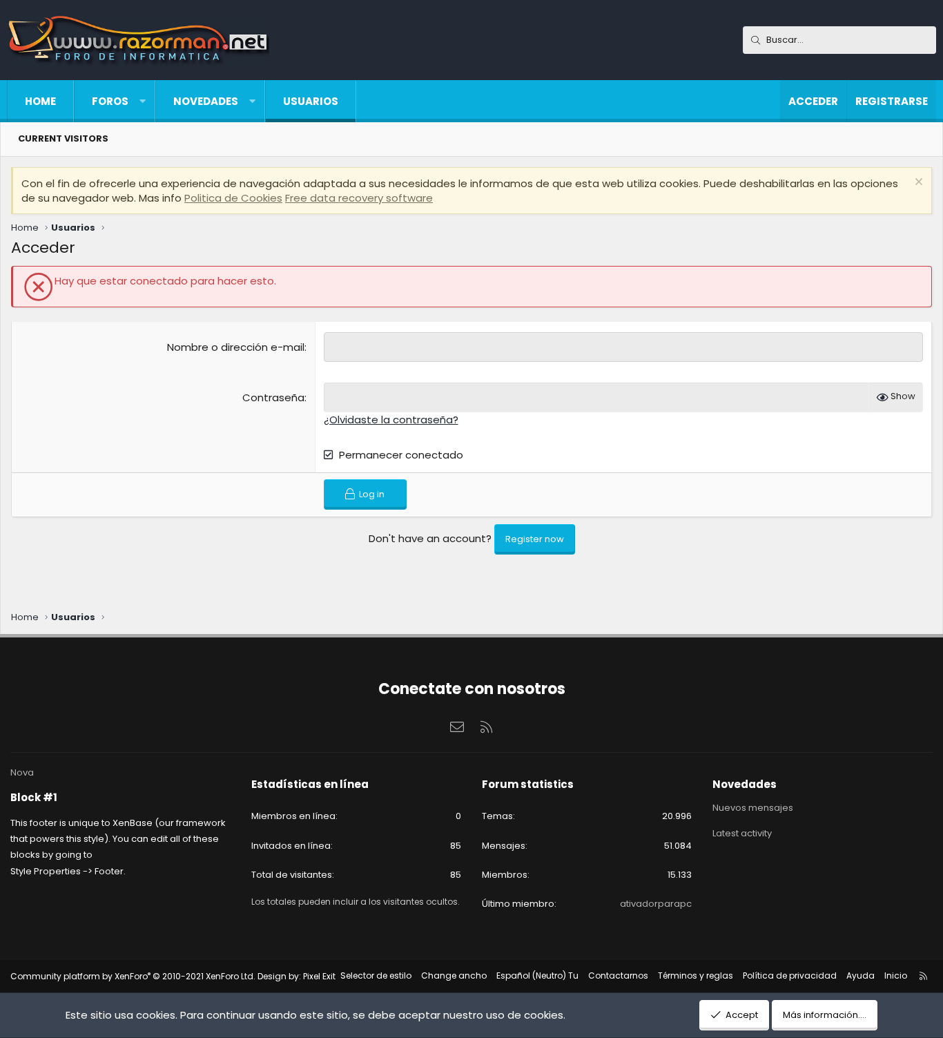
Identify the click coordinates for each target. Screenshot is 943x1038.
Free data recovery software (359, 198)
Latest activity (742, 833)
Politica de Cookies (233, 198)
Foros (110, 101)
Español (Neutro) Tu (537, 975)
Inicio (895, 975)
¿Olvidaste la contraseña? (391, 419)
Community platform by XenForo (132, 976)
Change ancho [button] (454, 975)
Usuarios (310, 101)
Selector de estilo (375, 975)
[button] (142, 101)
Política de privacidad (790, 975)
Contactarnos (618, 975)
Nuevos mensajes (752, 808)
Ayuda (860, 975)
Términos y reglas (695, 975)
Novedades (205, 101)
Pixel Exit (319, 976)
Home (40, 101)
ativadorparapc (656, 903)
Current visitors (63, 138)
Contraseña (273, 397)
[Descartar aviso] (917, 183)
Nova (22, 772)
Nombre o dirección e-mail (235, 347)
